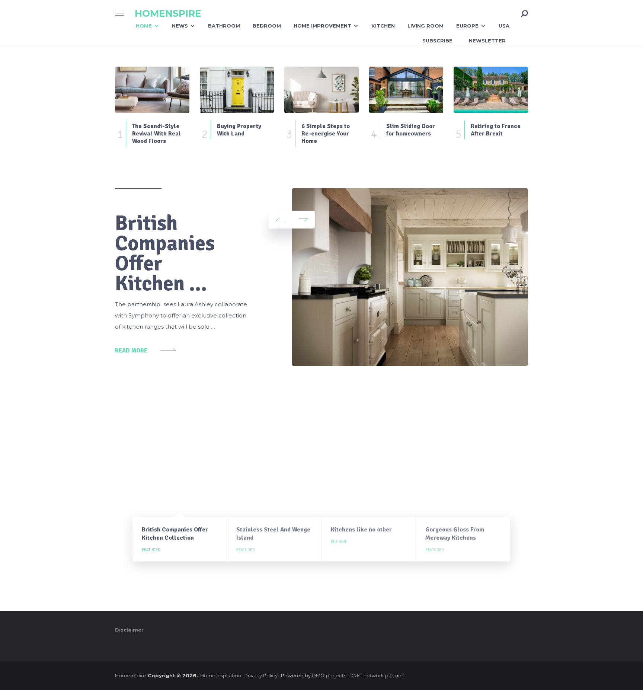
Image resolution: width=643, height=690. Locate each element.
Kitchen (383, 26)
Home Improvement (322, 26)
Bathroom (224, 26)
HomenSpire (168, 13)
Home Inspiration (220, 675)
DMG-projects (329, 675)
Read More (131, 350)
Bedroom (267, 26)
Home (144, 26)
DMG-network (366, 675)
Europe (467, 26)
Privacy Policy (261, 675)
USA (504, 26)
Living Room (425, 26)
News (180, 26)
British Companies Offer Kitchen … (165, 253)
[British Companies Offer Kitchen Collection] (410, 277)
